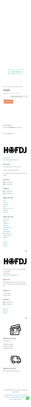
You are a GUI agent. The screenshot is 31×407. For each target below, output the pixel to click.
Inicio (4, 86)
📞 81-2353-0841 (8, 182)
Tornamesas (6, 235)
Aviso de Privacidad (9, 395)
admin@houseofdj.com (9, 160)
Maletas (5, 229)
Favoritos (5, 210)
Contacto (5, 204)
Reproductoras (7, 233)
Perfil (4, 206)
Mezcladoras (6, 231)
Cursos (5, 202)
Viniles (5, 237)
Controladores (7, 227)
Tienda (5, 246)
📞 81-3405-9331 (8, 184)
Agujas (5, 221)
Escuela (5, 242)
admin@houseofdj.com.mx (11, 275)
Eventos (5, 244)
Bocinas (5, 225)
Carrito (5, 212)
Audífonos (6, 223)
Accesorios (6, 219)
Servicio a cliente (8, 208)
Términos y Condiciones (12, 397)
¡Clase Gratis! (15, 72)
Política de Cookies (21, 395)
